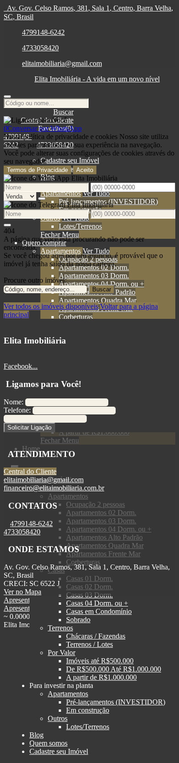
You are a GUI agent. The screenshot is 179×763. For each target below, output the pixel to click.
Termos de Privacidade (37, 170)
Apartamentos (60, 193)
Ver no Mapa (22, 592)
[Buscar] (7, 96)
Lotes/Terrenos (80, 226)
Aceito (84, 170)
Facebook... (21, 366)
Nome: (13, 402)
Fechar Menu (59, 234)
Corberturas (76, 317)
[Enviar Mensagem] (7, 225)
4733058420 (40, 48)
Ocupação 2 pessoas (88, 259)
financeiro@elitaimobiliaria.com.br (54, 488)
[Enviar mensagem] (41, 198)
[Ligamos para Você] (35, 120)
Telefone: (17, 410)
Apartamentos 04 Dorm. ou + (101, 284)
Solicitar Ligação (29, 427)
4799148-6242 (43, 32)
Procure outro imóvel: (35, 280)
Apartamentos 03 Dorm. (94, 275)
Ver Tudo (96, 193)
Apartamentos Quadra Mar (97, 300)
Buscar (101, 289)
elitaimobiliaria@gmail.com (62, 63)
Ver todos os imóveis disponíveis (51, 306)
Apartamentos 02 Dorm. (94, 267)
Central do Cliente (30, 471)
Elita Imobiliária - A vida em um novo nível (97, 79)
